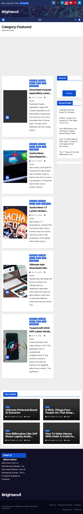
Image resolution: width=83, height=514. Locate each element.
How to (32, 83)
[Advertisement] (41, 53)
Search (62, 78)
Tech (44, 83)
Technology (34, 86)
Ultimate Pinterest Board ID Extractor (21, 411)
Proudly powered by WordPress (12, 506)
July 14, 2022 (36, 97)
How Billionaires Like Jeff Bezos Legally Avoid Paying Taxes (68, 130)
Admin (28, 416)
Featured (42, 80)
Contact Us (77, 509)
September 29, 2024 (15, 416)
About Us (52, 505)
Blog (7, 407)
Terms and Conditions (64, 505)
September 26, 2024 (55, 416)
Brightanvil (10, 12)
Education (33, 80)
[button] (75, 20)
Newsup (32, 506)
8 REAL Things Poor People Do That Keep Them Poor (68, 120)
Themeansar (6, 508)
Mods (38, 83)
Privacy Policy (67, 509)
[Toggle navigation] (39, 19)
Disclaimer (77, 505)
